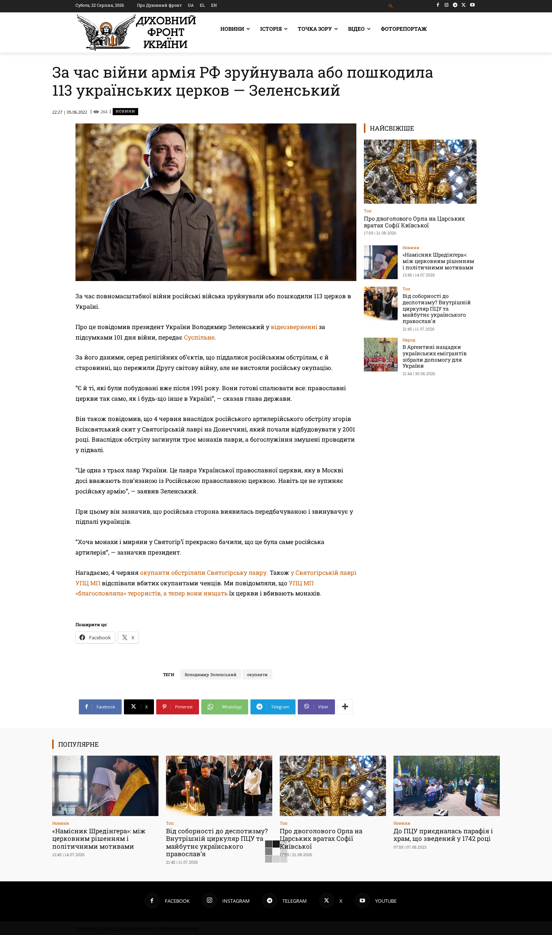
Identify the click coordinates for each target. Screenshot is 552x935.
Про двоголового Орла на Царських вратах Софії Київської (414, 222)
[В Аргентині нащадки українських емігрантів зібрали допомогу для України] (381, 354)
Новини (125, 111)
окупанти (257, 674)
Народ (409, 340)
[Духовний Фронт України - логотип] (136, 32)
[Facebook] (438, 5)
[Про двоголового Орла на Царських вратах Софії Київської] (420, 172)
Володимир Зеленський (211, 674)
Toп (368, 211)
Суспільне (199, 337)
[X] (463, 5)
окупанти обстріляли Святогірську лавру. (204, 572)
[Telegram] (455, 5)
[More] (345, 706)
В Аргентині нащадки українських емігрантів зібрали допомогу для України (435, 356)
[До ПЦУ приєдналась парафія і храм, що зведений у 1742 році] (447, 786)
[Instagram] (446, 5)
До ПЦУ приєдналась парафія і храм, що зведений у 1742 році (443, 835)
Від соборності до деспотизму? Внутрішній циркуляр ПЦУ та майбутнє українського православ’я (437, 308)
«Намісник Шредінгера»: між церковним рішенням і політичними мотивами (438, 261)
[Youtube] (472, 5)
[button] (391, 6)
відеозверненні (294, 327)
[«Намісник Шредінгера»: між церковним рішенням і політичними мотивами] (381, 262)
